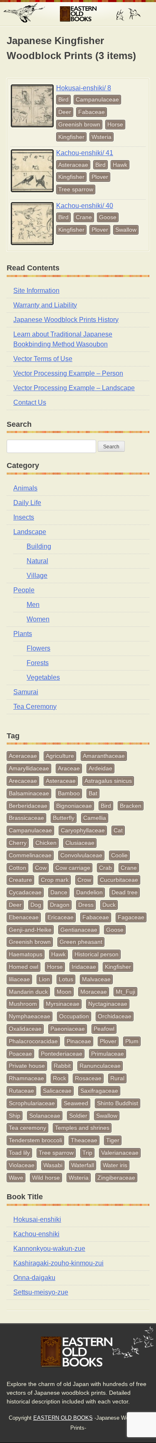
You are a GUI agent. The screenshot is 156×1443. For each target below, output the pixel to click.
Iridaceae (84, 966)
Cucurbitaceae (119, 879)
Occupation (74, 1016)
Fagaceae (131, 917)
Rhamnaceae (26, 1078)
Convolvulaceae (81, 855)
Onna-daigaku (34, 1277)
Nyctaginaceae (107, 1003)
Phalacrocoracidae (33, 1041)
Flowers (38, 648)
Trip (87, 1152)
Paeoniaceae (67, 1028)
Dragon (59, 904)
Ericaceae (60, 917)
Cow (41, 867)
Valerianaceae (120, 1152)
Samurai (25, 692)
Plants (22, 633)
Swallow (125, 229)
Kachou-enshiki (36, 1234)
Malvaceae (96, 979)
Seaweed (76, 1103)
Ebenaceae (24, 917)
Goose (107, 217)
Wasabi (52, 1165)
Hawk (120, 164)
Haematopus (25, 954)
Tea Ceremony (35, 706)
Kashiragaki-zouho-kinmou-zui (58, 1263)
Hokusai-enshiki (37, 1219)
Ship (14, 1115)
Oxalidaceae (25, 1028)
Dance (58, 892)
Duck (109, 904)
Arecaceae (23, 780)
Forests (38, 662)
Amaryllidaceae (29, 768)
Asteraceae (73, 164)
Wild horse (46, 1177)
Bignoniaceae (74, 805)
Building (39, 546)
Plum (132, 1041)
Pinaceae (79, 1041)
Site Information (36, 290)
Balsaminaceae (29, 793)
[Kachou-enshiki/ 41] (32, 171)
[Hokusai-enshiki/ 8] (32, 106)
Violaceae (22, 1165)
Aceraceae (23, 755)
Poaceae (20, 1053)
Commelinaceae (30, 855)
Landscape (29, 531)
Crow (84, 879)
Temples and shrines (82, 1127)
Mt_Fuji (125, 991)
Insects (23, 517)
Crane (84, 217)
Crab (105, 867)
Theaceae (84, 1140)
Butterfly (63, 817)
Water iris (115, 1165)
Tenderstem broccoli (35, 1140)
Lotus (66, 979)
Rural (117, 1078)
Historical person (96, 954)
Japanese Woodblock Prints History (66, 319)
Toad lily (19, 1152)
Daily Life (27, 502)
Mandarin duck (28, 991)
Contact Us (29, 402)
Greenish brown (79, 124)
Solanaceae (44, 1115)
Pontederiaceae (61, 1053)
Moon (64, 991)
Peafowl (104, 1028)
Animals (25, 488)
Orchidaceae (114, 1016)
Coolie (119, 855)
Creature (20, 879)
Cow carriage (72, 867)
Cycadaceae (25, 892)
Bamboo (69, 793)
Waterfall (82, 1165)
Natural (37, 560)
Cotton (17, 867)
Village (37, 575)
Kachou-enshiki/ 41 (84, 152)
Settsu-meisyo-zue (40, 1292)
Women (38, 619)
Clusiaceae (79, 842)
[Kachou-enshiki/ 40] (32, 223)
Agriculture (60, 755)
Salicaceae (57, 1090)
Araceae (69, 768)
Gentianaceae (78, 929)
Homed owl (23, 966)
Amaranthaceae (104, 755)
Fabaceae (91, 112)
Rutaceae (21, 1090)
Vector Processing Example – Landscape (74, 387)
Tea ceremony (27, 1127)
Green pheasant (80, 941)
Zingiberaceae (116, 1177)
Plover (100, 176)
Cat (118, 830)
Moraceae (93, 991)
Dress (86, 904)
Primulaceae (107, 1053)
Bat (93, 793)
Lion (44, 979)
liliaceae (19, 979)
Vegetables (43, 677)
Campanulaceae (97, 99)
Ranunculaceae (100, 1065)
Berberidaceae (28, 805)
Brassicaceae (26, 817)
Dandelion (89, 892)
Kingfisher (71, 137)
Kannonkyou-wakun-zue (49, 1248)
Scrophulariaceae (32, 1103)
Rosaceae (88, 1078)
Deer (64, 112)
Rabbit (62, 1065)
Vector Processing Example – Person (68, 373)
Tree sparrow (75, 189)
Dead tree (124, 892)
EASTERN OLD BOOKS (78, 14)
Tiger (112, 1140)
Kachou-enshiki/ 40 (84, 205)
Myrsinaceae (62, 1003)
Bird (63, 99)
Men (33, 604)
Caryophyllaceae (83, 830)
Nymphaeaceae (29, 1016)
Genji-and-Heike (30, 929)
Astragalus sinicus (108, 780)
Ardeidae (100, 768)
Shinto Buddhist (117, 1103)
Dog (35, 904)
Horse (115, 124)
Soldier (78, 1115)
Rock (59, 1078)
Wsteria (101, 137)
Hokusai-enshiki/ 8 (83, 88)
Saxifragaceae (99, 1090)
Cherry (18, 842)
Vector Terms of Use (42, 358)
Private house (27, 1065)
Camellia (94, 817)
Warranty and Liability (45, 305)
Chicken (46, 842)
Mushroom (23, 1003)
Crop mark (55, 879)
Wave (16, 1177)
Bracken (130, 805)
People (24, 590)
